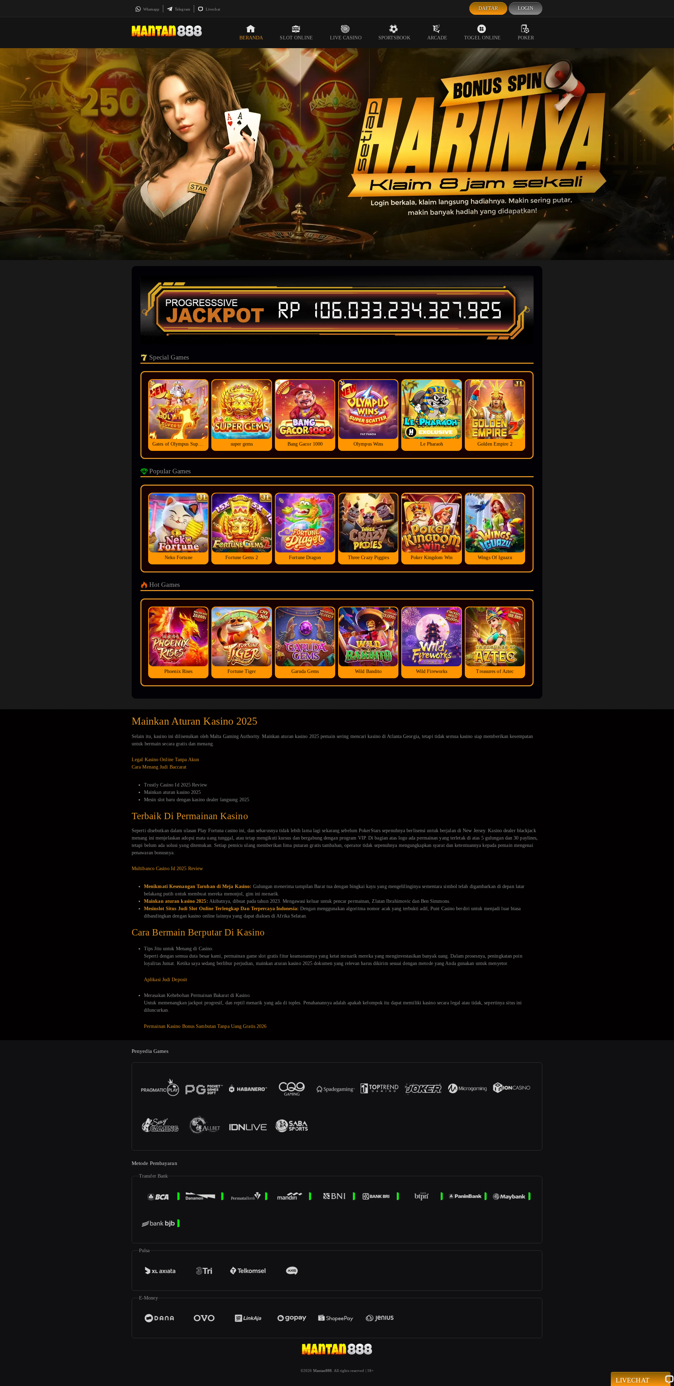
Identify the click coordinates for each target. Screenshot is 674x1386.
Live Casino (346, 37)
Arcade (437, 37)
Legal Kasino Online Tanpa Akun (165, 759)
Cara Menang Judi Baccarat (159, 767)
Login (526, 8)
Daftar (488, 8)
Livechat (212, 9)
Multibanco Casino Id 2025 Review (167, 868)
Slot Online (296, 37)
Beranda (251, 37)
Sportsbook (394, 37)
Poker (526, 37)
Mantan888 (322, 1370)
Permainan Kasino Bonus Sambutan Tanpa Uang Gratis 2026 (205, 1026)
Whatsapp (150, 9)
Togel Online (482, 37)
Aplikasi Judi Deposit (165, 979)
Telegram (182, 9)
